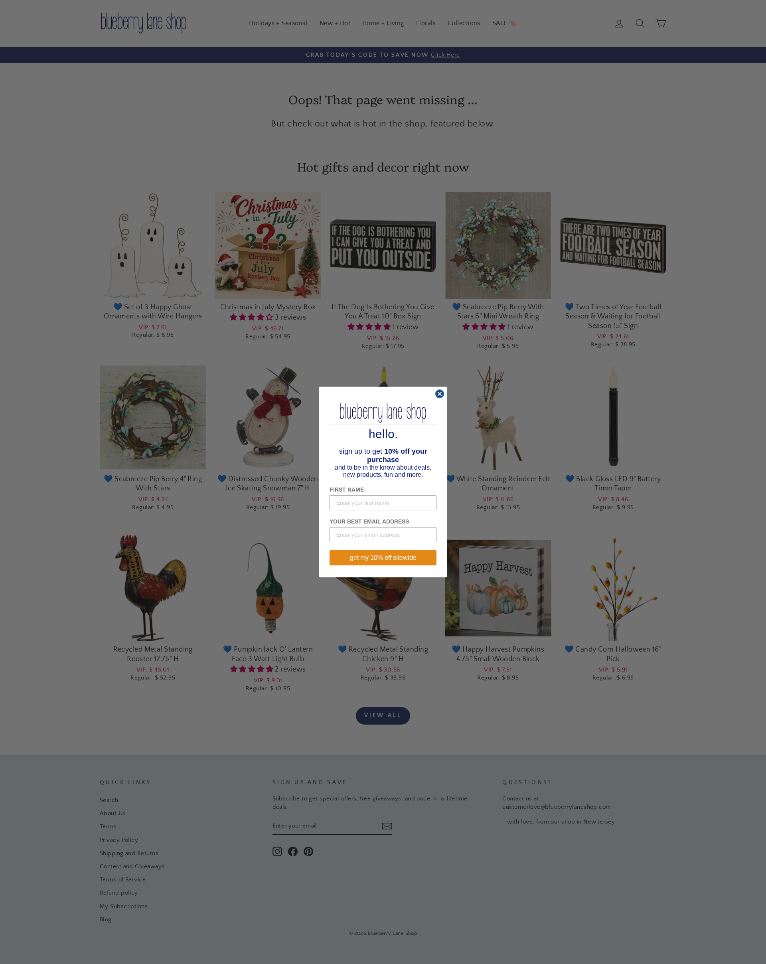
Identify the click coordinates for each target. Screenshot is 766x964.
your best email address (369, 521)
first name (347, 489)
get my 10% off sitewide (383, 557)
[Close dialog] (440, 394)
